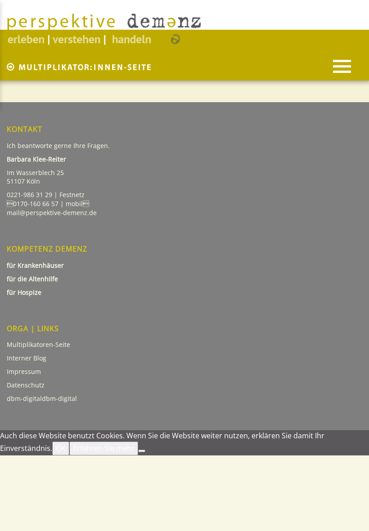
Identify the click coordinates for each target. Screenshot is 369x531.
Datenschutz (26, 385)
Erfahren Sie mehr (104, 448)
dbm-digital (59, 398)
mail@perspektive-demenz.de (52, 212)
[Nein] (141, 451)
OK (61, 448)
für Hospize (25, 292)
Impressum (24, 371)
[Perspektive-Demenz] (104, 29)
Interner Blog (26, 358)
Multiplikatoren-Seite (38, 344)
